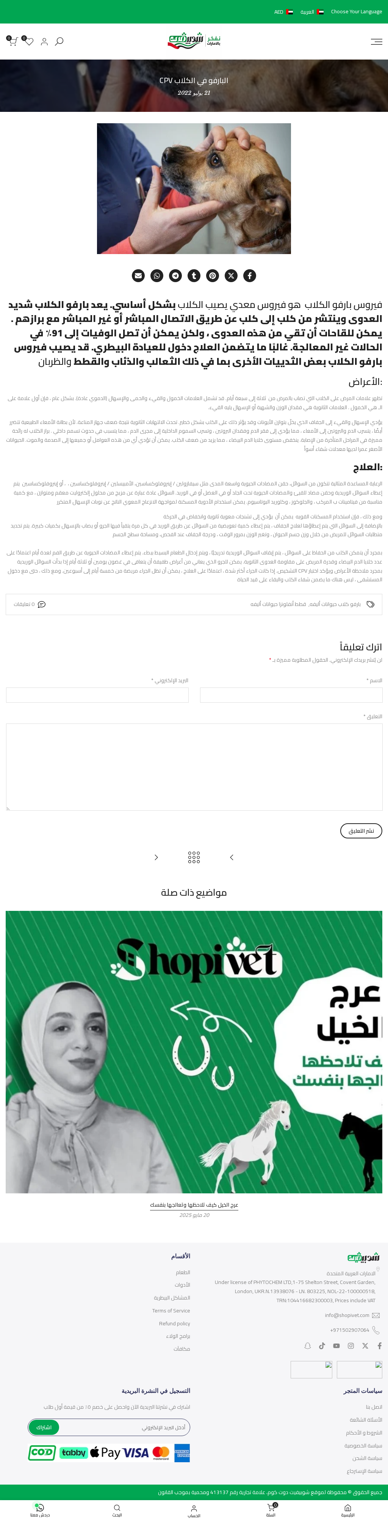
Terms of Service (171, 1310)
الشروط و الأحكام (364, 1433)
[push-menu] (376, 41)
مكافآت (182, 1349)
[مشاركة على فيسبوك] (249, 275)
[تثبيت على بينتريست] (212, 275)
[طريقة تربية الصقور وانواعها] (156, 857)
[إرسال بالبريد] (138, 275)
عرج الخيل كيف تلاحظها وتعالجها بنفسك (194, 1205)
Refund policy (174, 1323)
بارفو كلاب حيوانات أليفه (335, 604)
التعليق (372, 716)
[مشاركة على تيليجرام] (175, 275)
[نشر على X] (231, 275)
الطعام (183, 1272)
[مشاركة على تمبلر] (194, 275)
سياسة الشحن (367, 1458)
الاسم (374, 680)
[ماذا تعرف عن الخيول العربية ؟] (232, 857)
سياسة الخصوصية (363, 1445)
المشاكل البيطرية (172, 1298)
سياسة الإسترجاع (364, 1471)
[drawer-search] (59, 41)
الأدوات (182, 1285)
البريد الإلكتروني (169, 680)
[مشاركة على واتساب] (156, 275)
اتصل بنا (374, 1407)
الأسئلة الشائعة (366, 1420)
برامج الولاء (178, 1336)
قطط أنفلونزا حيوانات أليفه (278, 604)
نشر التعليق (361, 831)
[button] (300, 12)
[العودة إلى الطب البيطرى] (194, 857)
